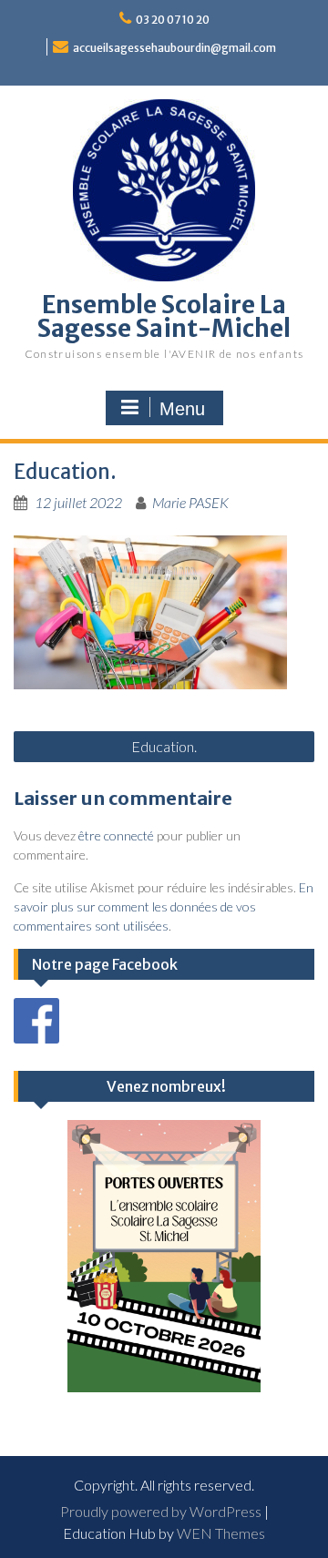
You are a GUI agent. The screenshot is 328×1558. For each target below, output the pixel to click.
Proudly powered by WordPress (160, 1511)
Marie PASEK (190, 502)
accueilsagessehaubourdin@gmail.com (174, 48)
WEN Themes (221, 1533)
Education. (164, 746)
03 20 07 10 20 (173, 19)
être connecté (116, 835)
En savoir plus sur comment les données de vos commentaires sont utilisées (163, 906)
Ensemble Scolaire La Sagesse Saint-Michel (164, 316)
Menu (182, 409)
